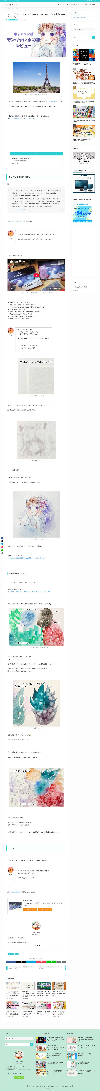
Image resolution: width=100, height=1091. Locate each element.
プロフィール (19, 1077)
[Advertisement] (36, 136)
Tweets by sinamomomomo (79, 17)
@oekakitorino (54, 101)
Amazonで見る (30, 909)
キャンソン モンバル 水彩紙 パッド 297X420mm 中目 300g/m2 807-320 (43, 903)
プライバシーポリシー (41, 1086)
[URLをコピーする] (61, 962)
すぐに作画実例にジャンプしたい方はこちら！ (23, 118)
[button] (11, 962)
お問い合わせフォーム (53, 1086)
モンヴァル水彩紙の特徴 (21, 158)
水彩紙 (16, 19)
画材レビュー (10, 19)
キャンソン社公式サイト (16, 221)
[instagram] (87, 1)
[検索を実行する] (93, 37)
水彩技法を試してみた (23, 160)
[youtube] (91, 1)
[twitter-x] (85, 1)
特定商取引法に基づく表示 (66, 1086)
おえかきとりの (10, 4)
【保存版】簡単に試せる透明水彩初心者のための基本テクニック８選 (29, 591)
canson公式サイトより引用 (18, 209)
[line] (89, 1)
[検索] (95, 1)
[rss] (93, 1)
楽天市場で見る (45, 909)
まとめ (16, 163)
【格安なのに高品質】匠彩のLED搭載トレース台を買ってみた (27, 558)
